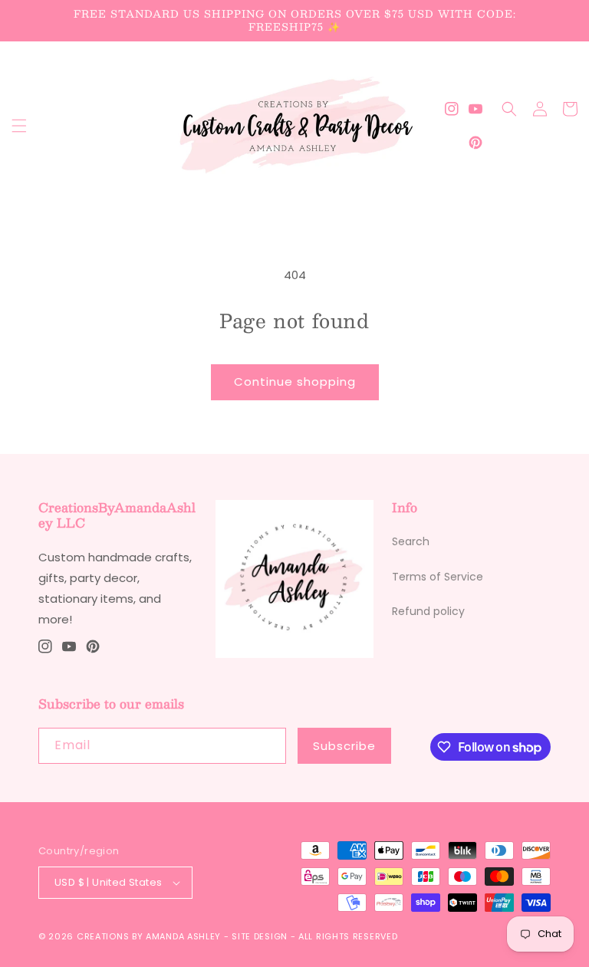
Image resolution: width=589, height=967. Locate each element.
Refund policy (428, 611)
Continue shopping (295, 381)
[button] (19, 126)
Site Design (260, 936)
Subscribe (344, 746)
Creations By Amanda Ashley (149, 936)
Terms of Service (437, 576)
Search (410, 541)
